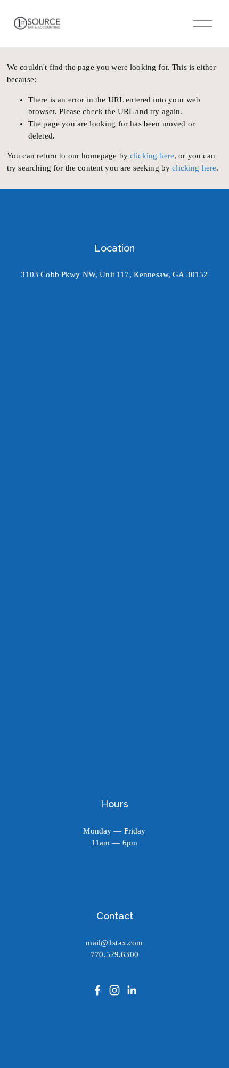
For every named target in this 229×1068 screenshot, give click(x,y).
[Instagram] (114, 990)
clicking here (152, 155)
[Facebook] (97, 990)
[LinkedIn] (131, 990)
